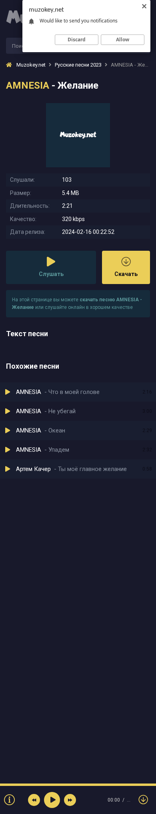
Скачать (126, 274)
